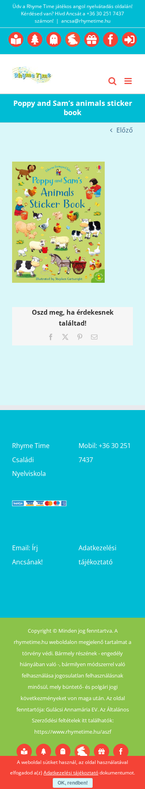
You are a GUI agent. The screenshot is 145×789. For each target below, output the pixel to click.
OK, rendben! (73, 783)
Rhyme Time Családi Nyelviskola (31, 459)
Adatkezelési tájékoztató (71, 772)
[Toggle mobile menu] (128, 81)
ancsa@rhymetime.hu (85, 20)
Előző (124, 130)
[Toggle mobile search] (112, 81)
